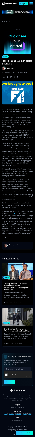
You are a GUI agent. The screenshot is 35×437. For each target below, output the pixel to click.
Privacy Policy (12, 430)
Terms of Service (22, 430)
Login (23, 4)
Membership (27, 413)
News (6, 413)
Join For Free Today (24, 433)
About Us (13, 407)
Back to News (8, 22)
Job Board (18, 413)
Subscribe (9, 382)
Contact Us (21, 407)
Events (11, 413)
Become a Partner (17, 420)
